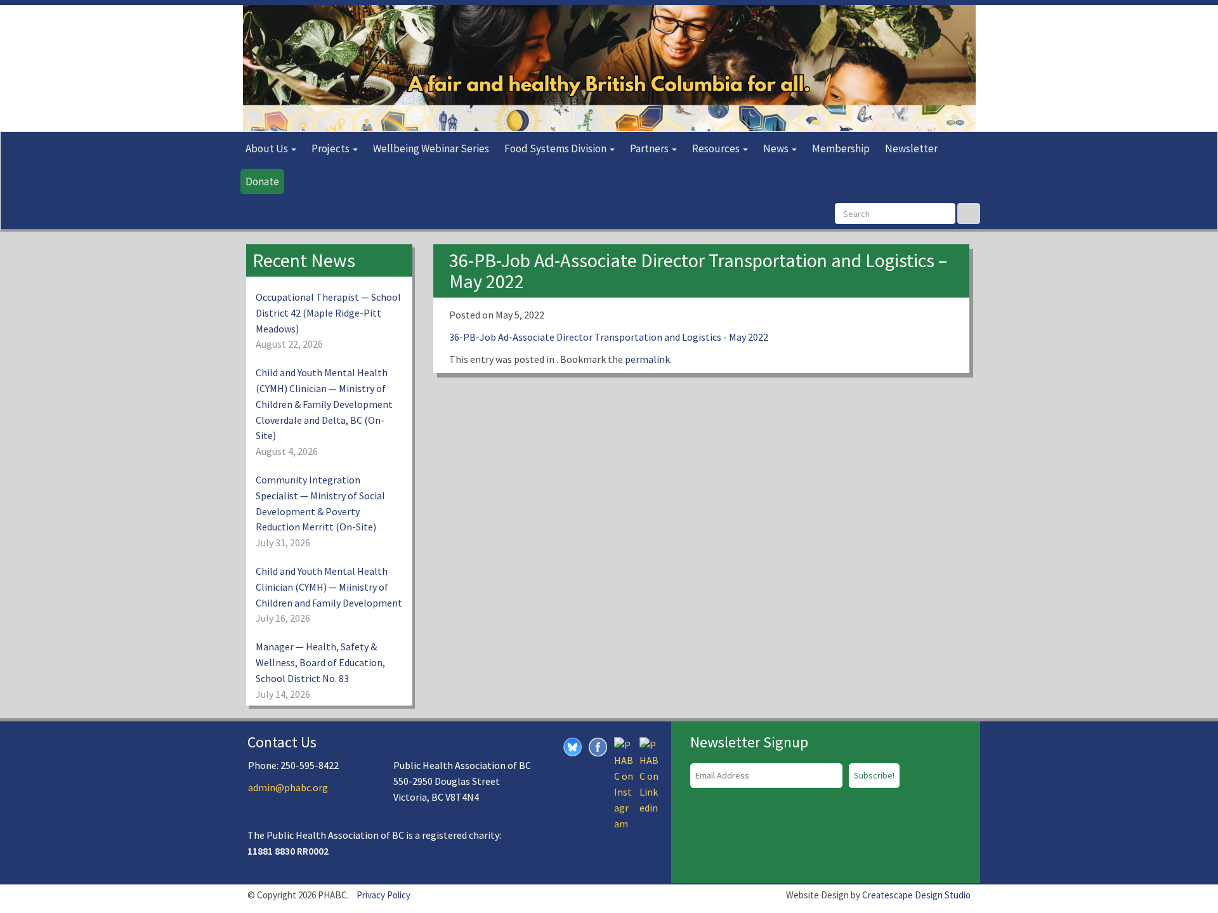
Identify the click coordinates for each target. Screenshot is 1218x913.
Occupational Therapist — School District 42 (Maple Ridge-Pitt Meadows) (328, 313)
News (776, 148)
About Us (268, 148)
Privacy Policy (383, 895)
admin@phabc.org (288, 787)
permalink (647, 359)
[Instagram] (623, 783)
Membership (841, 148)
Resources (717, 148)
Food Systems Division (556, 148)
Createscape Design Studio (916, 895)
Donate (262, 181)
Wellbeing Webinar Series (431, 148)
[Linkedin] (648, 774)
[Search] (968, 213)
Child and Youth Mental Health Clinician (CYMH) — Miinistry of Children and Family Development (329, 587)
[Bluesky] (572, 745)
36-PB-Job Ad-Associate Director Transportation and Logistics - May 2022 (608, 337)
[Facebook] (598, 745)
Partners (650, 148)
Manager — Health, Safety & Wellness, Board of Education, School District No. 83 (320, 662)
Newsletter (911, 148)
